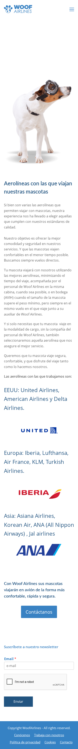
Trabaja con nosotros (49, 735)
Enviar (18, 701)
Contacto (66, 742)
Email (10, 659)
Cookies (50, 742)
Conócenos (22, 735)
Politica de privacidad (25, 742)
